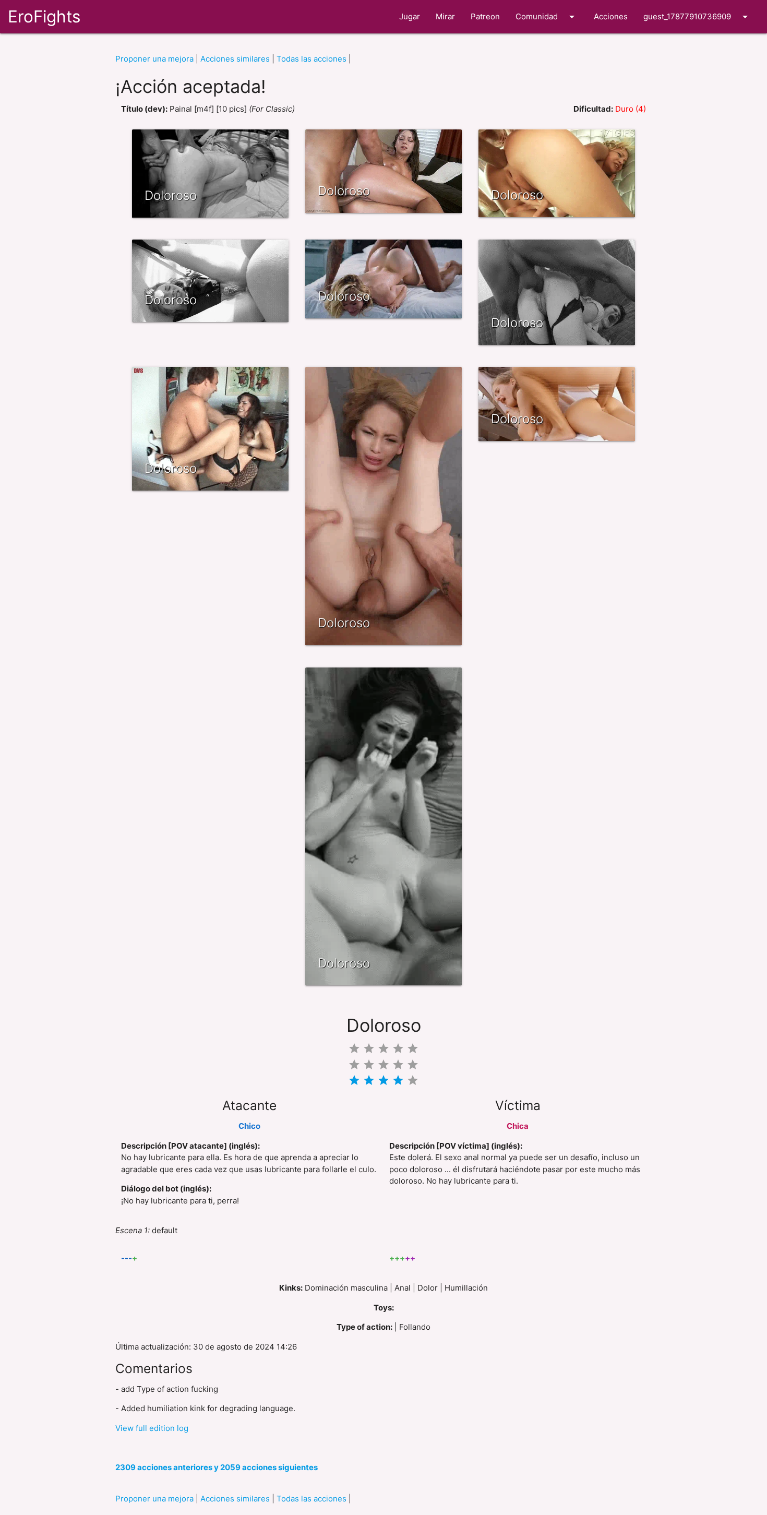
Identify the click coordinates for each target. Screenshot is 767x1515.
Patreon (485, 16)
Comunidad (547, 16)
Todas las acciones (311, 59)
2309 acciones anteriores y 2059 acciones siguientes (216, 1467)
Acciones (611, 16)
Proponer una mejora (154, 59)
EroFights (44, 16)
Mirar (445, 16)
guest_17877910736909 (697, 16)
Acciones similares (235, 59)
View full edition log (151, 1428)
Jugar (409, 16)
